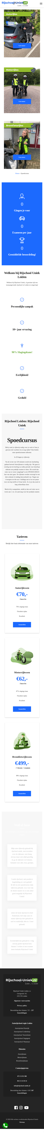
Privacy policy (22, 1005)
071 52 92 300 (22, 1076)
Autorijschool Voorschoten (22, 1035)
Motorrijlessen (22, 1057)
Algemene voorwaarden (22, 1001)
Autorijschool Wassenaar (22, 1042)
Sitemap (22, 1122)
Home (17, 173)
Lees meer (22, 45)
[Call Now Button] (5, 1125)
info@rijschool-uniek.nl (22, 1086)
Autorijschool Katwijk (22, 1028)
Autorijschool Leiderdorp (22, 1032)
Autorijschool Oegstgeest (22, 1038)
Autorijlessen (22, 1054)
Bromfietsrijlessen (22, 1061)
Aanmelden (22, 624)
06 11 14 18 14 (22, 1081)
